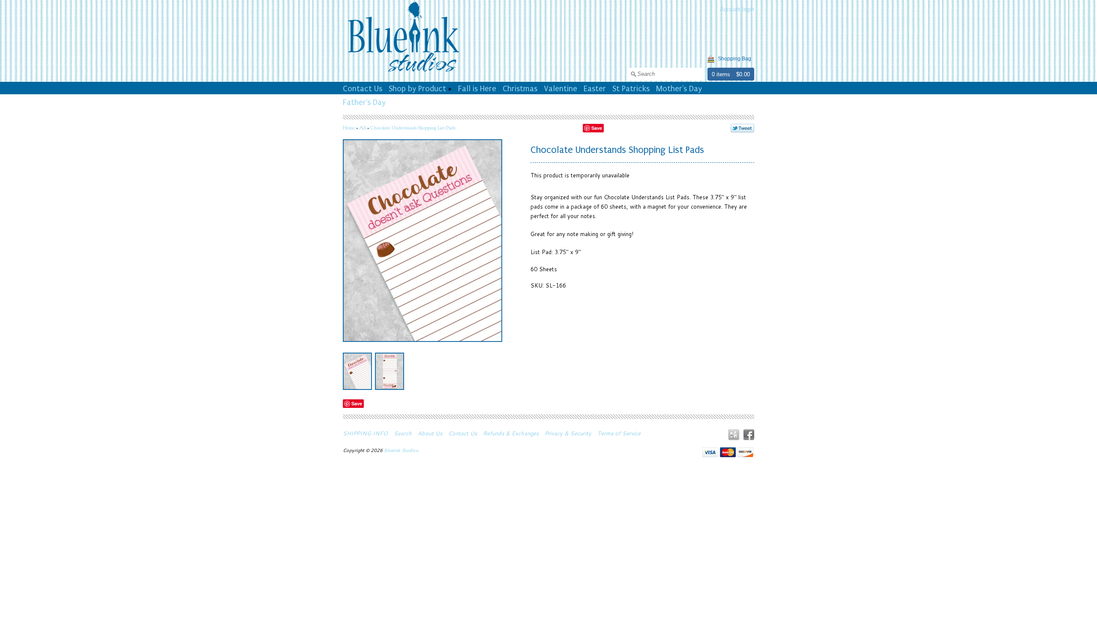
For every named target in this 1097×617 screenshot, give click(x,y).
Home (349, 127)
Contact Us (362, 88)
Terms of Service (619, 433)
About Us (430, 433)
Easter (595, 88)
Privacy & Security (568, 433)
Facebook (748, 434)
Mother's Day (679, 88)
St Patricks (631, 88)
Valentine (560, 88)
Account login (737, 9)
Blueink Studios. (402, 450)
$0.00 (743, 74)
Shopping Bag (734, 59)
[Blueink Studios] (403, 73)
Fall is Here (477, 88)
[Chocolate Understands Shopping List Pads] (357, 371)
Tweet (742, 128)
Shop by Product (417, 88)
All (362, 127)
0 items (721, 74)
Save (596, 128)
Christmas (520, 88)
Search (403, 433)
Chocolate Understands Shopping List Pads (413, 127)
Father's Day (364, 102)
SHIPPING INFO (365, 433)
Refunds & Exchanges (511, 433)
